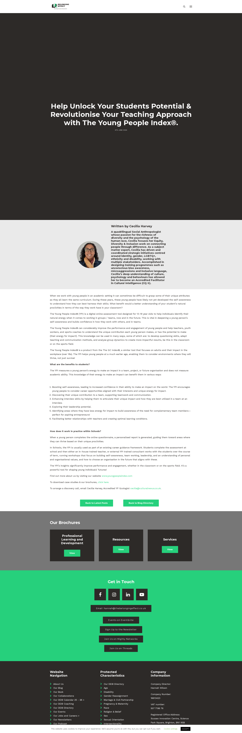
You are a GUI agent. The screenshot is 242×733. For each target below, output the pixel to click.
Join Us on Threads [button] (121, 648)
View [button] (72, 553)
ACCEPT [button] (185, 729)
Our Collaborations (63, 695)
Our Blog (58, 688)
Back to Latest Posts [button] (96, 503)
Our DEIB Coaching (63, 703)
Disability (109, 692)
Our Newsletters (62, 719)
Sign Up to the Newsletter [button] (121, 629)
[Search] (183, 6)
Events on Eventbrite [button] (121, 620)
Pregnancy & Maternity (116, 703)
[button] (191, 6)
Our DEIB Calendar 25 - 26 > (68, 700)
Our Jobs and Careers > (66, 715)
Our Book (58, 692)
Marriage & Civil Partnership (118, 700)
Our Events (59, 711)
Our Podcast (60, 723)
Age (106, 688)
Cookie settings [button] (170, 729)
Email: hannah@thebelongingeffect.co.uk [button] (121, 608)
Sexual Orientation (114, 719)
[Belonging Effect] (60, 6)
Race (106, 707)
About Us (58, 684)
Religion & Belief (112, 711)
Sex (106, 715)
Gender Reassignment (116, 695)
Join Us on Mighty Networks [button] (121, 639)
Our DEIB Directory (63, 707)
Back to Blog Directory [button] (141, 503)
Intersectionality (113, 723)
